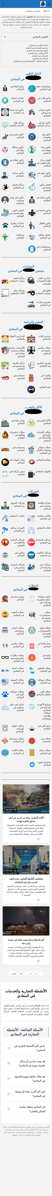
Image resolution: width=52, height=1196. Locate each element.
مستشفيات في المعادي (44, 248)
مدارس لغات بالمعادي (45, 337)
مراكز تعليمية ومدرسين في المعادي (18, 366)
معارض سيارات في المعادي (43, 303)
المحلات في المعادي (40, 58)
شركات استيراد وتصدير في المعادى (17, 567)
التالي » (13, 974)
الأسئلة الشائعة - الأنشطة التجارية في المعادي (30, 61)
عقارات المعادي (17, 515)
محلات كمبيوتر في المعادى (17, 681)
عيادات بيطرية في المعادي (17, 224)
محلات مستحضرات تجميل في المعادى (45, 616)
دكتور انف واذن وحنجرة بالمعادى (17, 200)
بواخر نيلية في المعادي (18, 422)
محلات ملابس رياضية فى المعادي (44, 350)
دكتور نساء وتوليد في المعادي (46, 150)
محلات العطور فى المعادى (44, 669)
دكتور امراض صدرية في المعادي (45, 112)
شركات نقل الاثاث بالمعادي (18, 292)
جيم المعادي (45, 387)
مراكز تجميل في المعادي (18, 186)
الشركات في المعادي (40, 56)
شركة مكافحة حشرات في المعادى (44, 506)
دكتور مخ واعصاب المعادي (46, 137)
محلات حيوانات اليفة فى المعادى (17, 694)
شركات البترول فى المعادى (18, 504)
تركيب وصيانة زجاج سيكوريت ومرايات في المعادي (44, 600)
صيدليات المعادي (20, 236)
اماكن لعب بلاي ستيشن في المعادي (17, 707)
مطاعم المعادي (43, 459)
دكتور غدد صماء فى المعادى (16, 111)
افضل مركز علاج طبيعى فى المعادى (43, 163)
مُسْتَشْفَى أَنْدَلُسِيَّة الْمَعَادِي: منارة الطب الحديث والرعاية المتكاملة (26, 881)
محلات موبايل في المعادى (44, 681)
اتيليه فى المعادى (47, 656)
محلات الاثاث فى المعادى (18, 751)
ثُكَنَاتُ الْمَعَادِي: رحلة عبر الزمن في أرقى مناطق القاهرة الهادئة (26, 820)
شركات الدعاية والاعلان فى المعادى (18, 542)
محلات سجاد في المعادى (45, 751)
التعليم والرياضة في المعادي (37, 50)
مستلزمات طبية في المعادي (43, 87)
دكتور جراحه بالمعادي (18, 174)
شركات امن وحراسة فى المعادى (45, 567)
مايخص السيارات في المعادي (37, 48)
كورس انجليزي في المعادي (44, 364)
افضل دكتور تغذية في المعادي (45, 187)
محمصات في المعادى (18, 448)
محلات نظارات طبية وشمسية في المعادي (17, 658)
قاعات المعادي (44, 528)
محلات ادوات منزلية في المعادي (18, 631)
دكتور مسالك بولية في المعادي (18, 150)
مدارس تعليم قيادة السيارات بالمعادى (44, 281)
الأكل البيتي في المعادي (44, 422)
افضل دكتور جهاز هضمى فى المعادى (16, 213)
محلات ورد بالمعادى (46, 740)
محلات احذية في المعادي (18, 669)
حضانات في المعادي (19, 377)
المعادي (30, 17)
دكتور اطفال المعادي (45, 224)
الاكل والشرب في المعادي (38, 53)
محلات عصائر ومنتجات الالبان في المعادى (44, 450)
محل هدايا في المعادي (44, 645)
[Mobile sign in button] (3, 4)
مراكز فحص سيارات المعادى (17, 279)
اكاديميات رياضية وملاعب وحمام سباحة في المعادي (17, 352)
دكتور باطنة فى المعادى (44, 199)
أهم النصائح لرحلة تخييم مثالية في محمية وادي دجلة (26, 942)
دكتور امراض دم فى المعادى (44, 124)
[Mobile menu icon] (49, 4)
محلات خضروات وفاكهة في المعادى (17, 435)
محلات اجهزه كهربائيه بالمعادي (18, 728)
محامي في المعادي (20, 554)
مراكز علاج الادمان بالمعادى (16, 124)
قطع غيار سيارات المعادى (43, 292)
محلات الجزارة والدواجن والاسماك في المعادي (44, 436)
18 (21, 974)
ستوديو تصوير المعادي (44, 763)
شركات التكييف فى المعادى (43, 554)
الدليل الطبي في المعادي (38, 45)
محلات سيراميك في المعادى (16, 740)
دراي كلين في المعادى (44, 727)
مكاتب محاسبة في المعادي (44, 517)
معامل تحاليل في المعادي (44, 236)
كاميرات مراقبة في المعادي (17, 529)
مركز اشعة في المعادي (17, 87)
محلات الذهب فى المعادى (17, 613)
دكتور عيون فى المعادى (44, 174)
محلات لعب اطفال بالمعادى (43, 693)
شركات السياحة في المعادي (43, 541)
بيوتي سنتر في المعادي (17, 598)
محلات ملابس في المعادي (17, 645)
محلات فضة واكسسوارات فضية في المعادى (44, 632)
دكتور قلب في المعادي (44, 99)
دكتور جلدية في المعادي (43, 211)
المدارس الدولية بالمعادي (17, 337)
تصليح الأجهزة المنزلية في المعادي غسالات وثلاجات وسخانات (44, 711)
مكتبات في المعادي (46, 377)
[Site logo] (43, 4)
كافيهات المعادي (43, 471)
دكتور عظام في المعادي (16, 161)
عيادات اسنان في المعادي (17, 99)
